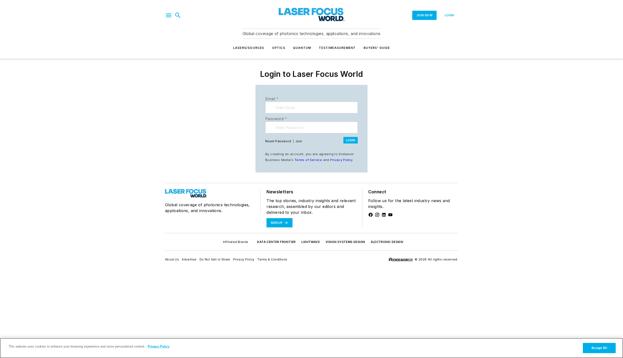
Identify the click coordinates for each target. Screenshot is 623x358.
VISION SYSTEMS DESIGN (345, 242)
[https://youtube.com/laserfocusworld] (390, 214)
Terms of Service (308, 160)
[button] (168, 15)
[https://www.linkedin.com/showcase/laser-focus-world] (383, 214)
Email (271, 98)
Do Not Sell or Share (215, 259)
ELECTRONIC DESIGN (387, 242)
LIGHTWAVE (310, 242)
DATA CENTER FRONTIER (276, 242)
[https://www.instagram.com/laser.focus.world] (377, 214)
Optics (278, 48)
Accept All (599, 348)
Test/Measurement (337, 48)
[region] (311, 348)
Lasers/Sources (248, 48)
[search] (178, 15)
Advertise (189, 259)
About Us (172, 259)
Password (276, 118)
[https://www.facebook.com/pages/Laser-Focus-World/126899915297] (370, 214)
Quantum (302, 48)
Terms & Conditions (272, 259)
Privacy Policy (341, 160)
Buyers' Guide (377, 48)
